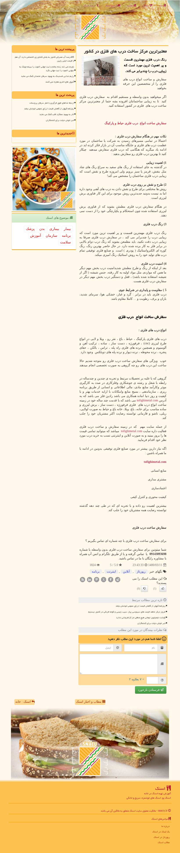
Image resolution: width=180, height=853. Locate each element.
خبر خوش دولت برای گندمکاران (151, 623)
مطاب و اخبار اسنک (89, 701)
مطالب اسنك (164, 842)
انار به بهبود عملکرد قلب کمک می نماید (57, 114)
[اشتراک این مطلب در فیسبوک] (111, 579)
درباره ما (165, 826)
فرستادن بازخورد (149, 689)
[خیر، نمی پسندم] (144, 588)
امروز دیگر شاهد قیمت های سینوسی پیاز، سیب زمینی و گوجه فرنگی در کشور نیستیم (127, 612)
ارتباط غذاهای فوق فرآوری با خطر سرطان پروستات (51, 103)
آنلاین (126, 571)
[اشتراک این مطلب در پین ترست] (97, 579)
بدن (42, 229)
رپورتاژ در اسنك (162, 837)
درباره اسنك (90, 5)
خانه (161, 5)
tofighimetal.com (147, 400)
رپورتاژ (141, 571)
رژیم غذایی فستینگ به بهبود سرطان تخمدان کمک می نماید (47, 76)
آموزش (35, 235)
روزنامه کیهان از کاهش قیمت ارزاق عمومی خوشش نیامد (141, 606)
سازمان (51, 235)
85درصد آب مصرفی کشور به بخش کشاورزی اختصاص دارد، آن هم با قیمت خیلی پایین (44, 59)
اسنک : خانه (23, 701)
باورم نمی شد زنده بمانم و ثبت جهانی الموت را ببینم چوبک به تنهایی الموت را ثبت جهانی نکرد (46, 69)
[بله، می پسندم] (162, 588)
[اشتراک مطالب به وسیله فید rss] (82, 579)
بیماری (54, 229)
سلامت (145, 5)
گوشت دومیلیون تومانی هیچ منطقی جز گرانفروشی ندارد (141, 617)
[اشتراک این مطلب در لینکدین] (89, 579)
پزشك (30, 229)
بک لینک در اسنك (161, 831)
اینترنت (111, 571)
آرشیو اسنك (111, 5)
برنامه (96, 571)
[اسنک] (90, 22)
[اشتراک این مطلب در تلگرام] (118, 579)
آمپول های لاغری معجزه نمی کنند (59, 82)
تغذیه (130, 5)
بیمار (67, 229)
